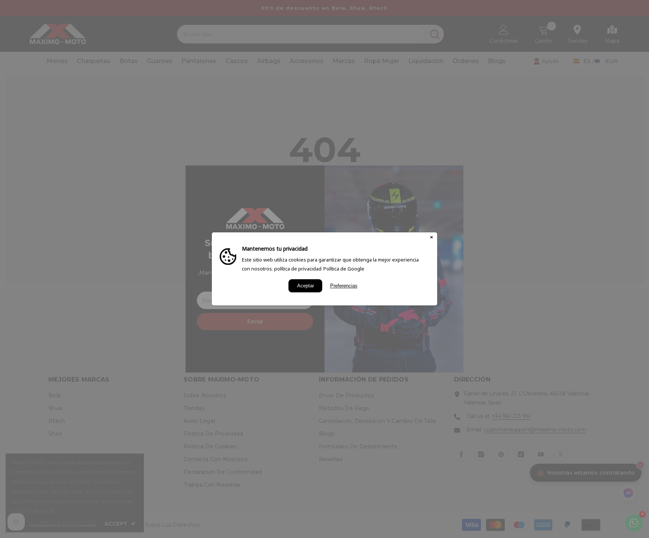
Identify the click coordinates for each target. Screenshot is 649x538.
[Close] (431, 238)
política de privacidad (297, 268)
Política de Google (343, 268)
